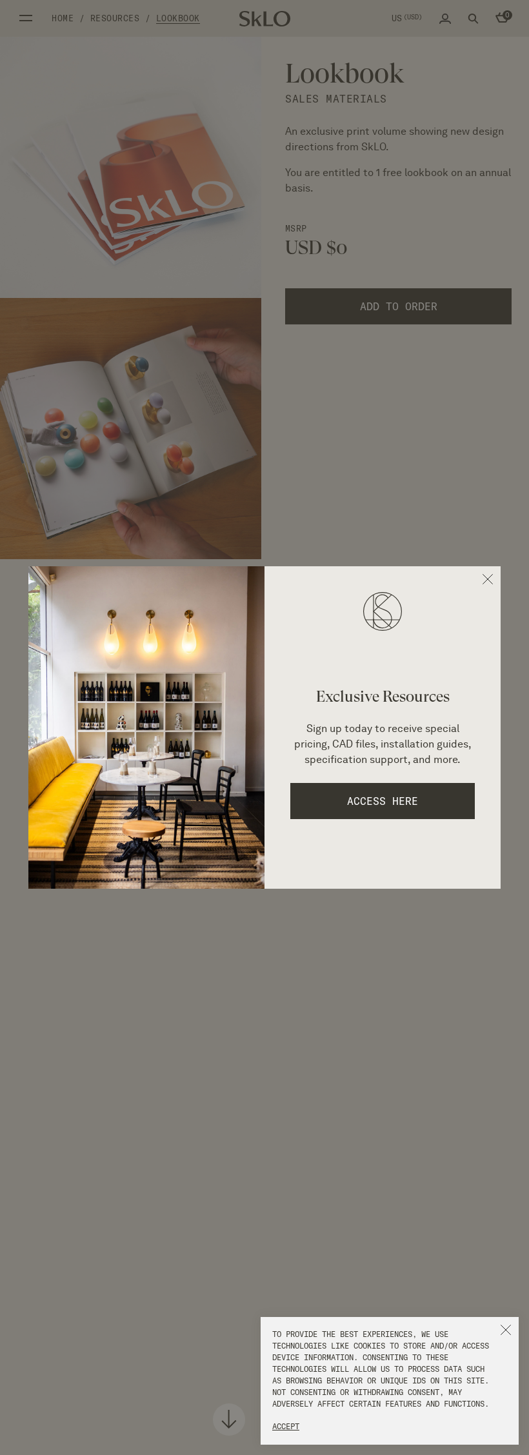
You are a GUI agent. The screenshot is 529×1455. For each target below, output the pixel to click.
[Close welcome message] (488, 579)
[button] (506, 1330)
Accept (285, 1426)
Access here (382, 801)
